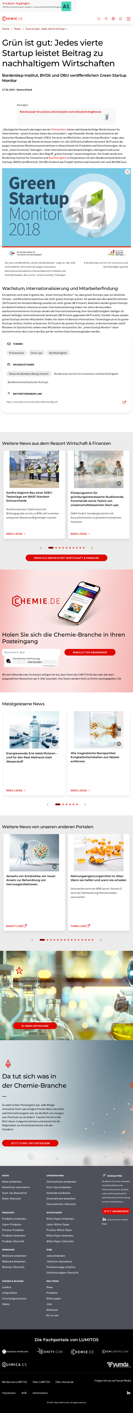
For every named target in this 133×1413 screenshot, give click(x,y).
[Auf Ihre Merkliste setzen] (120, 19)
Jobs (49, 1304)
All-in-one (52, 1315)
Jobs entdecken (55, 1255)
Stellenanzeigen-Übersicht (62, 1272)
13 (85, 940)
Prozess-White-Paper (59, 1230)
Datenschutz (40, 1393)
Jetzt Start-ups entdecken (30, 1143)
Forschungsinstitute (14, 1298)
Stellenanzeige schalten (60, 1267)
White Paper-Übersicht (60, 1241)
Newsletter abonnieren (90, 652)
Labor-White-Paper (57, 1224)
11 (78, 940)
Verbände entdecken (58, 1193)
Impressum (9, 1393)
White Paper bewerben (59, 1235)
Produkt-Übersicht (13, 1241)
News (49, 1287)
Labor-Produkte (11, 1224)
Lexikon (6, 1287)
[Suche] (98, 19)
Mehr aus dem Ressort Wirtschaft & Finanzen (66, 558)
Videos (6, 1304)
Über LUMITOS (41, 1382)
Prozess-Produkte (13, 1230)
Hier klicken (35, 662)
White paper (53, 1298)
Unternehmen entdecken (61, 1181)
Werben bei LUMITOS (14, 1382)
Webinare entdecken (14, 1255)
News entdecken (11, 1181)
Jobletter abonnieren (59, 1261)
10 (84, 548)
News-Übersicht (11, 1198)
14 (89, 940)
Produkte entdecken (14, 1218)
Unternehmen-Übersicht (61, 1204)
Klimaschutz (58, 129)
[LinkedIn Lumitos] (128, 1393)
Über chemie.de (64, 1382)
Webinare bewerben (14, 1261)
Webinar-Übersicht (13, 1267)
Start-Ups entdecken (58, 1187)
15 (92, 940)
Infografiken (9, 1292)
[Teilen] (106, 19)
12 (82, 940)
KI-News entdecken (35, 1025)
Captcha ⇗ (50, 666)
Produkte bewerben (13, 1235)
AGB (24, 1393)
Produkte (51, 1292)
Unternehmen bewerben (61, 1198)
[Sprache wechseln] (113, 19)
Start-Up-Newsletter (14, 1193)
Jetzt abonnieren (115, 1211)
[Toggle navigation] (128, 19)
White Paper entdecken (60, 1218)
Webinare (52, 1309)
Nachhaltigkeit (57, 157)
